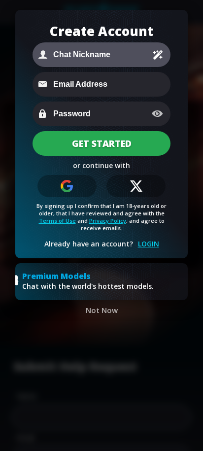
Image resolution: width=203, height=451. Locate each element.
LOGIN (148, 243)
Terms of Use (57, 220)
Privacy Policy (107, 220)
